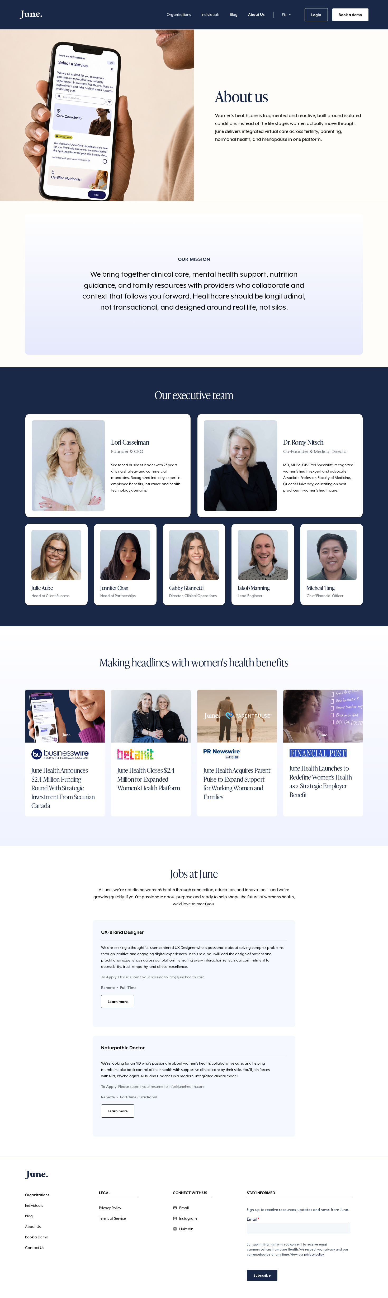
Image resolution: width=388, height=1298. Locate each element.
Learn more (118, 1001)
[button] (287, 15)
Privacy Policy (110, 1207)
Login (316, 14)
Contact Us (34, 1247)
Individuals (210, 14)
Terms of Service (112, 1218)
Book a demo (350, 14)
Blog (234, 14)
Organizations (179, 14)
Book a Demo (36, 1237)
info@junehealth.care (187, 977)
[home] (31, 15)
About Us (256, 14)
